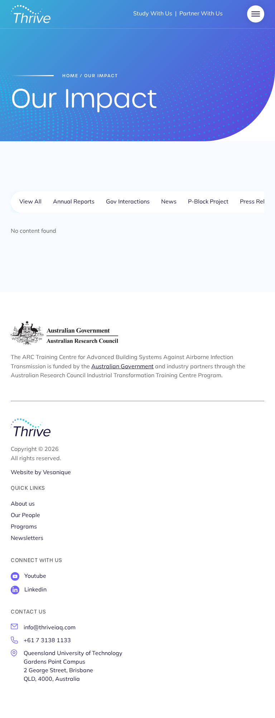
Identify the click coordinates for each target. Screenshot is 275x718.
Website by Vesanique (41, 473)
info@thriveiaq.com (50, 628)
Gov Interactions (128, 202)
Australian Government (122, 367)
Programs (24, 527)
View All (30, 202)
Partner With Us (201, 14)
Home (70, 76)
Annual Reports (74, 202)
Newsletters (27, 538)
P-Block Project (208, 202)
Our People (25, 515)
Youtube (35, 576)
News (169, 202)
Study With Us (152, 14)
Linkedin (35, 590)
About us (23, 504)
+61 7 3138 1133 (47, 641)
